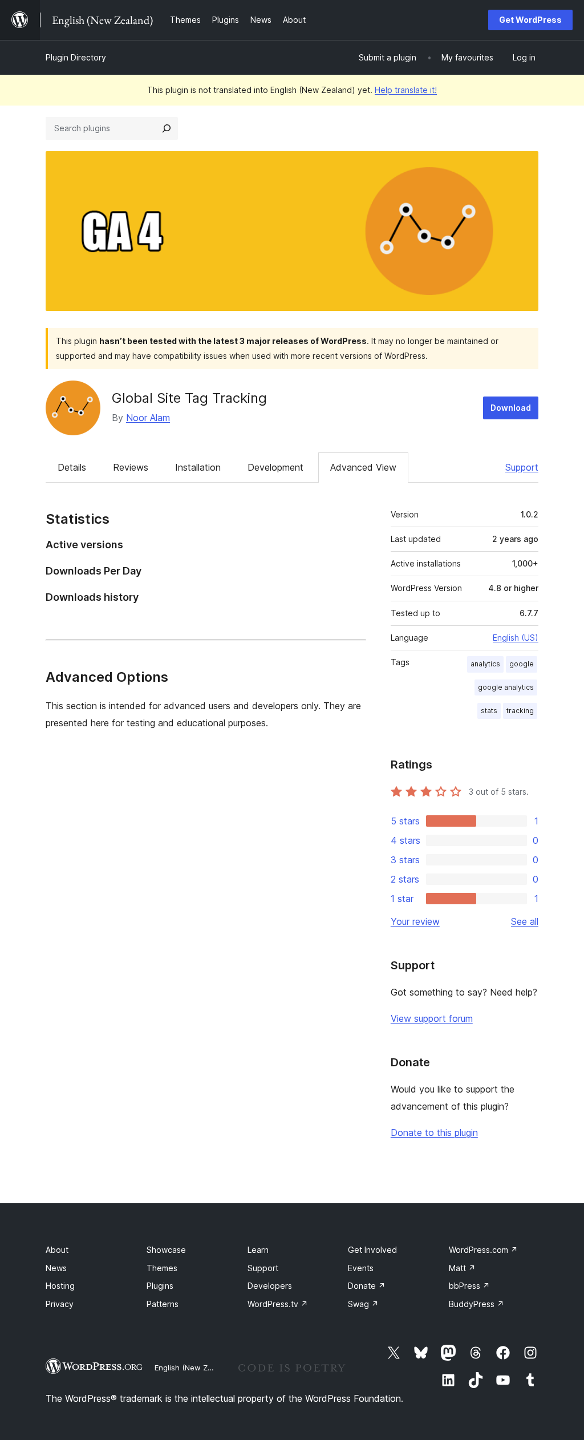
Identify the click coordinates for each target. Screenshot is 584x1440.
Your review (415, 921)
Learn (258, 1250)
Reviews (130, 467)
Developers (270, 1286)
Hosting (60, 1286)
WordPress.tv (278, 1304)
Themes (162, 1268)
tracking (520, 710)
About (57, 1250)
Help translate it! (406, 90)
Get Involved (372, 1250)
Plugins (160, 1286)
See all (524, 921)
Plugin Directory (76, 57)
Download (510, 407)
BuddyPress (476, 1304)
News (56, 1268)
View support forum (432, 1018)
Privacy (60, 1304)
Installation (198, 467)
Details (72, 467)
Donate (367, 1286)
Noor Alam (148, 417)
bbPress (469, 1286)
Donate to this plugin (434, 1132)
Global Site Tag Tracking (189, 398)
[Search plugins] (166, 128)
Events (361, 1268)
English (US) (515, 637)
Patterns (163, 1304)
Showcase (166, 1250)
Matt (462, 1268)
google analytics (506, 687)
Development (275, 467)
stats (489, 710)
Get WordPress (530, 20)
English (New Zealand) (194, 1367)
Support (521, 467)
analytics (485, 664)
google (521, 664)
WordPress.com (483, 1250)
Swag (363, 1304)
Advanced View (363, 467)
